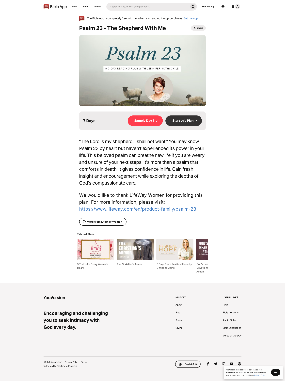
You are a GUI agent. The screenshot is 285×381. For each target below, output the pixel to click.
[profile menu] (235, 6)
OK (275, 372)
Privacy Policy (72, 362)
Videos (97, 6)
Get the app (208, 6)
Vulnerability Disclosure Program (60, 366)
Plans (85, 6)
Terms (84, 362)
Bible (74, 6)
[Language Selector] (223, 6)
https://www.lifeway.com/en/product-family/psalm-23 (137, 209)
